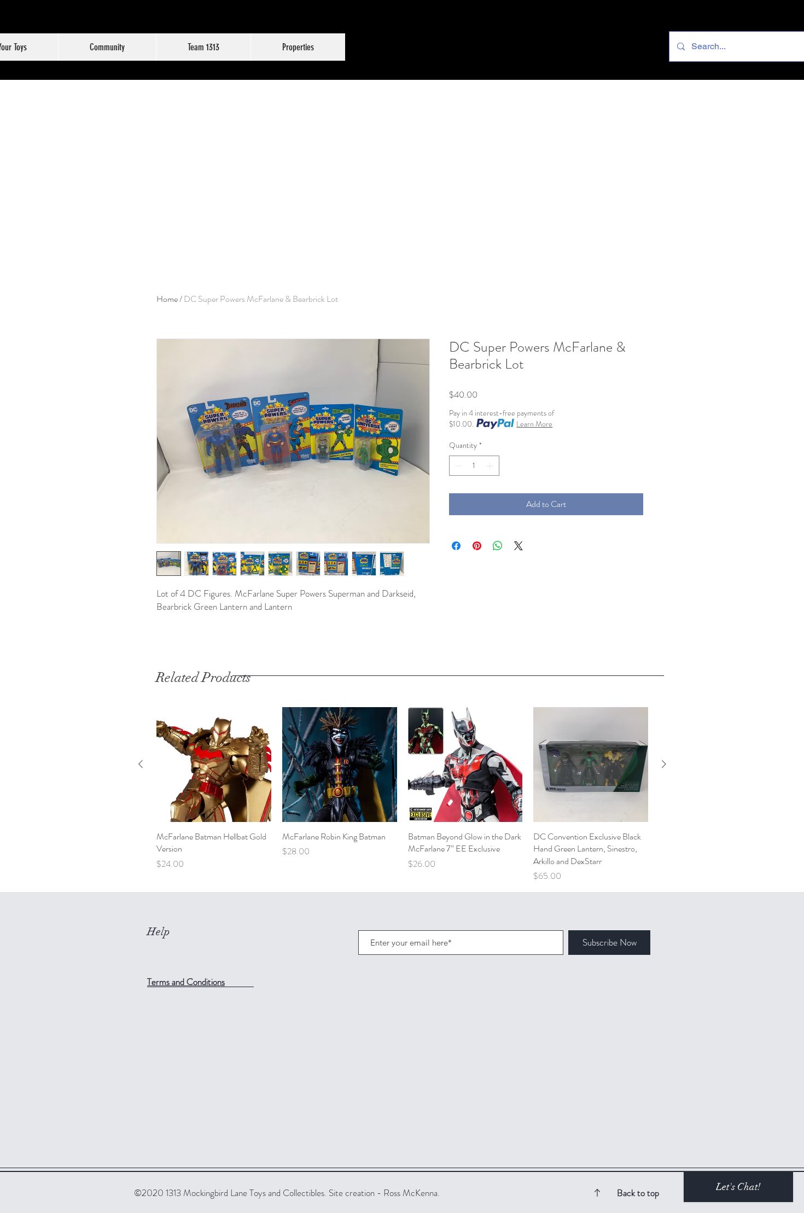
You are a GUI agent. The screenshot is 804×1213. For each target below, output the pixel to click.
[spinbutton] (474, 465)
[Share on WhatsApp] (497, 545)
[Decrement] (457, 465)
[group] (402, 795)
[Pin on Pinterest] (476, 545)
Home (167, 299)
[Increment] (491, 465)
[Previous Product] (140, 764)
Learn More (534, 423)
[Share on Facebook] (456, 545)
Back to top (638, 1192)
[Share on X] (518, 545)
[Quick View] (213, 764)
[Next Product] (664, 764)
